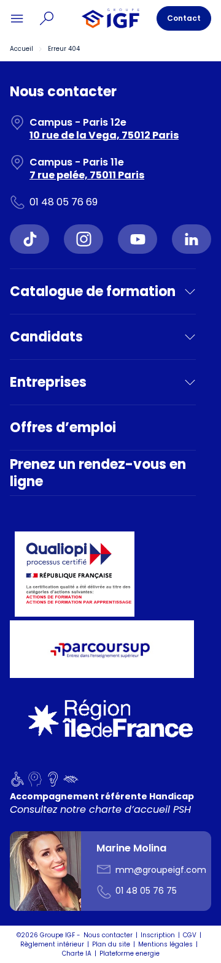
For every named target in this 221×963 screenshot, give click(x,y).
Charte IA (76, 953)
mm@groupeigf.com (160, 870)
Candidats (46, 336)
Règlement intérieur (52, 944)
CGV (189, 935)
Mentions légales (165, 944)
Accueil (21, 48)
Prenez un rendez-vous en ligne (98, 473)
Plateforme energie (129, 953)
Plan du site (111, 944)
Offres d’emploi (63, 427)
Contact (184, 18)
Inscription (158, 935)
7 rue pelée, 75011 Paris (86, 175)
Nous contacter (108, 935)
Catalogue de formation (93, 291)
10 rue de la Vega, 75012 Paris (104, 135)
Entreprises (48, 382)
